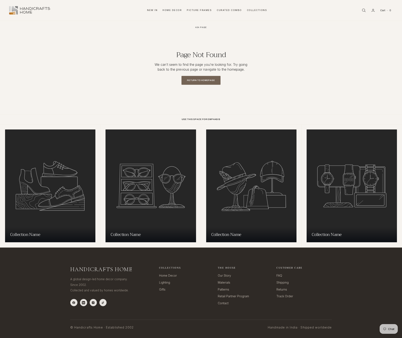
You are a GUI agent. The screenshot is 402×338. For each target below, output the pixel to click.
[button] (373, 10)
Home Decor (172, 10)
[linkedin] (83, 302)
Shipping (282, 282)
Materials (224, 282)
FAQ (279, 275)
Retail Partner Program (233, 296)
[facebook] (73, 302)
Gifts (162, 289)
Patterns (223, 289)
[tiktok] (103, 302)
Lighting (164, 282)
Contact (223, 303)
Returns (281, 289)
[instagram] (93, 302)
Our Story (224, 275)
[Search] (363, 10)
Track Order (284, 296)
